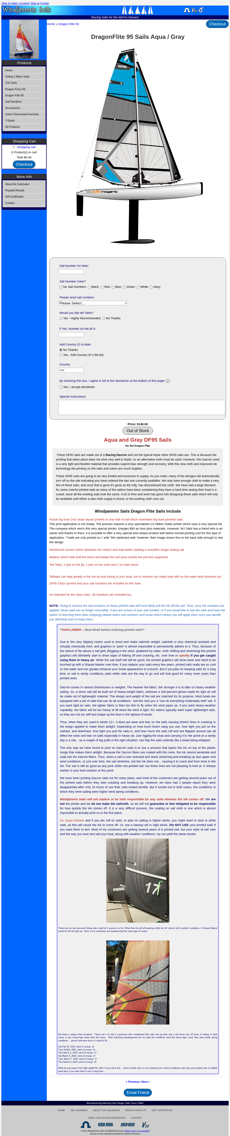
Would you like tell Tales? (76, 313)
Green (131, 286)
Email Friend (138, 1092)
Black (95, 286)
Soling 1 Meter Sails (17, 76)
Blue (118, 286)
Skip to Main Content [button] (15, 3)
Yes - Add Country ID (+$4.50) (83, 355)
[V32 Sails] (145, 1125)
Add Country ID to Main (75, 344)
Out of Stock (138, 430)
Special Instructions (72, 396)
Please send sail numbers (76, 297)
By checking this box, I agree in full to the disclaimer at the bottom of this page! (112, 380)
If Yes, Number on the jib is (77, 328)
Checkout (24, 164)
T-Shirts (9, 120)
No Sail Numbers (74, 286)
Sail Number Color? (72, 281)
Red (107, 286)
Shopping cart (26, 147)
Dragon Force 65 (15, 89)
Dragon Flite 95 (14, 95)
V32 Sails (11, 82)
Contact (9, 203)
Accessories (12, 108)
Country (64, 364)
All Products (12, 126)
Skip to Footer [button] (39, 3)
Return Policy (131, 1131)
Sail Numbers (13, 101)
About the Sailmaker (17, 184)
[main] (138, 560)
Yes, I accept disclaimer (79, 387)
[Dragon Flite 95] (127, 1124)
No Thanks (113, 318)
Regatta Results (14, 190)
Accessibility (144, 1131)
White (144, 286)
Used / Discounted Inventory (22, 114)
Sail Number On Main (73, 265)
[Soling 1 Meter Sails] (86, 1124)
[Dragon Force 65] (105, 1124)
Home (8, 70)
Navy (157, 286)
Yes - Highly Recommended (82, 318)
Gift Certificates (14, 196)
